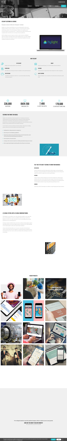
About (50, 6)
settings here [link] (19, 439)
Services (44, 6)
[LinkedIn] (4, 2)
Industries (37, 6)
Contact (63, 6)
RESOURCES (57, 6)
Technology (30, 6)
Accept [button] (53, 439)
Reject (59, 439)
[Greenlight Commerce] (5, 5)
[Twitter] (2, 2)
